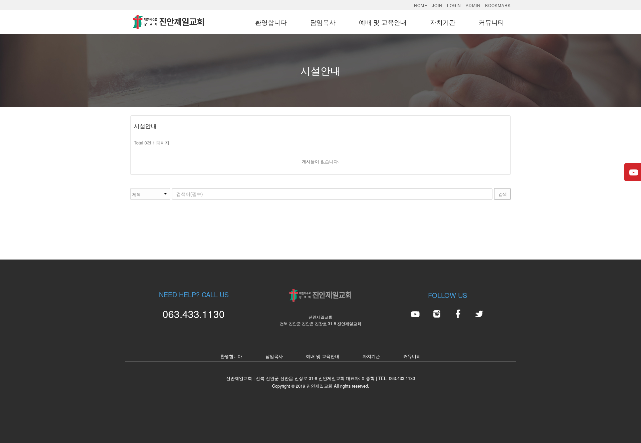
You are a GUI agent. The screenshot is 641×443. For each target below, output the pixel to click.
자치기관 (442, 21)
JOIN (437, 5)
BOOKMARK (498, 5)
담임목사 (323, 21)
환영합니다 (271, 21)
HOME (420, 5)
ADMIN (473, 5)
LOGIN (454, 5)
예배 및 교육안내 (383, 21)
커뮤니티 (491, 21)
